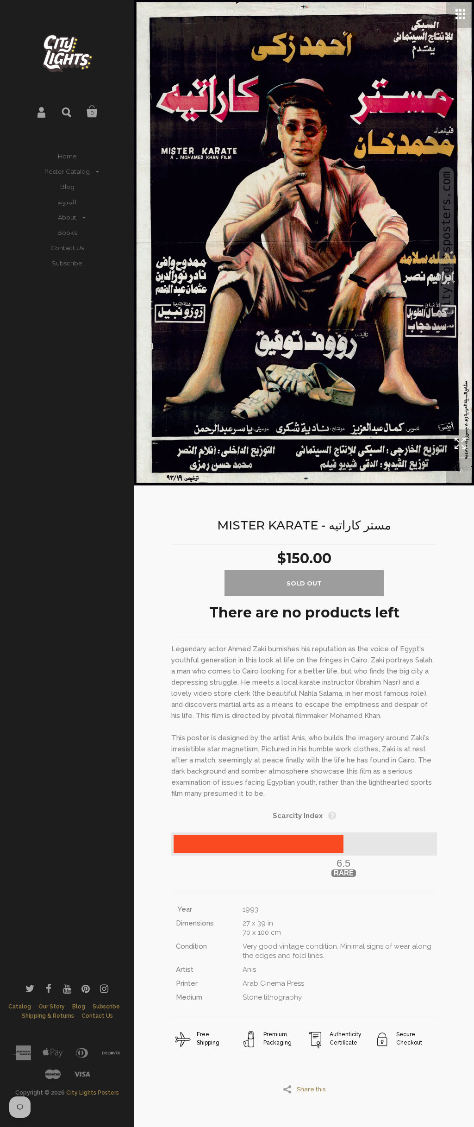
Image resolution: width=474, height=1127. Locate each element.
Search (67, 111)
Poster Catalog (67, 171)
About (67, 217)
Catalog (19, 1006)
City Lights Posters (92, 1092)
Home (67, 156)
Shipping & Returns (48, 1016)
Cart (92, 111)
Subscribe (67, 263)
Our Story (51, 1006)
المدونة (67, 202)
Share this (311, 1089)
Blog (67, 186)
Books (67, 232)
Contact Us (67, 248)
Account (42, 111)
